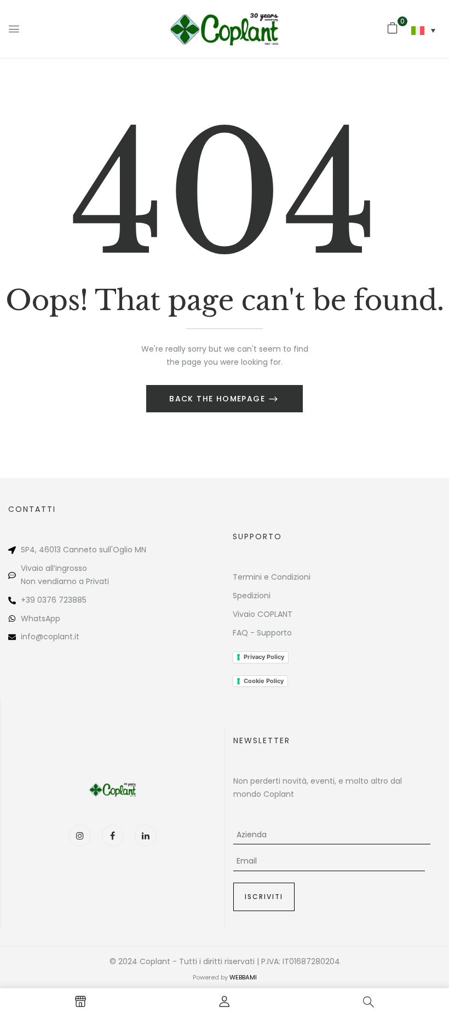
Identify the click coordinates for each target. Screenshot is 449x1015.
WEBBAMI (243, 977)
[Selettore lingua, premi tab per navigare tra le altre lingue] (423, 31)
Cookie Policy (264, 681)
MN (140, 549)
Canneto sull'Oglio (98, 549)
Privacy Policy (264, 657)
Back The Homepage (218, 398)
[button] (392, 27)
